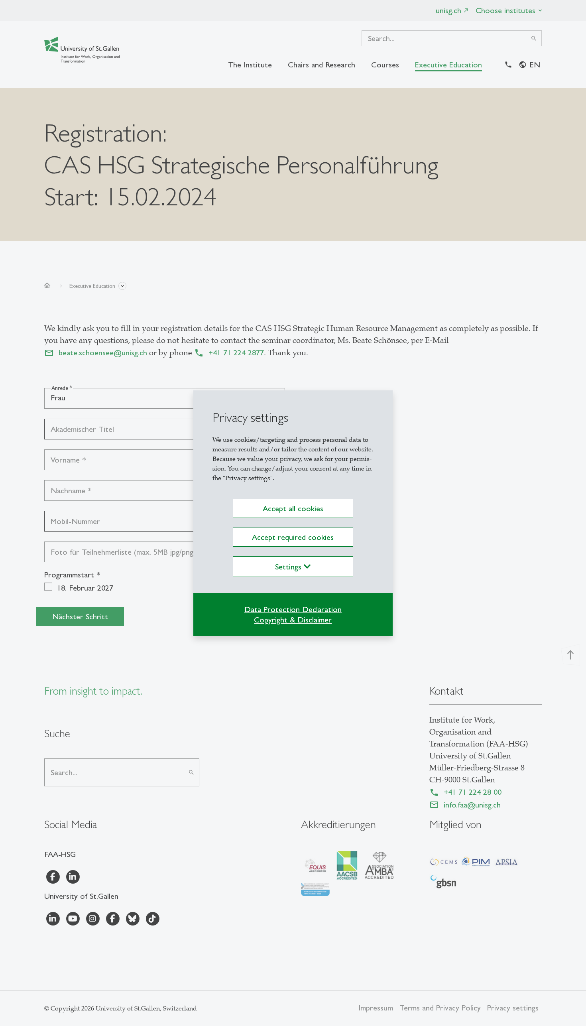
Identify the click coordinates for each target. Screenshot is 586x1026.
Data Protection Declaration (293, 609)
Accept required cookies (293, 537)
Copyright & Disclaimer (293, 619)
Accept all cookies (293, 508)
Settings (289, 566)
